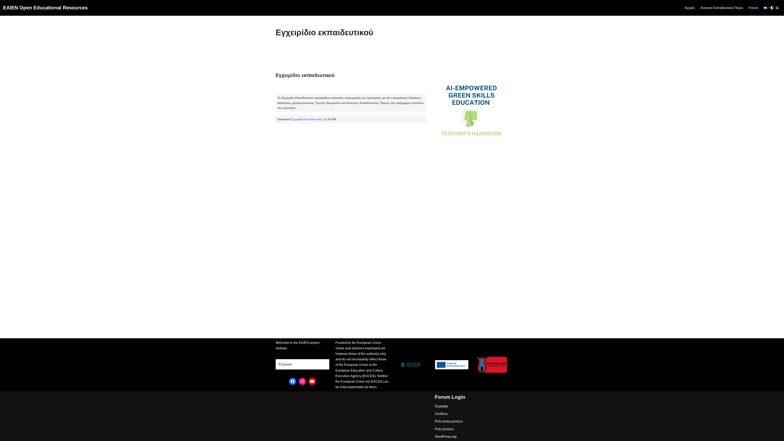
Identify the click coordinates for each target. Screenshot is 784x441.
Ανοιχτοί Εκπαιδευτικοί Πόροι (721, 8)
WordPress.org (446, 436)
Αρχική (690, 8)
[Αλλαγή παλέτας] (772, 7)
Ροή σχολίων (444, 429)
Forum (753, 8)
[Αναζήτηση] (777, 7)
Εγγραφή (441, 406)
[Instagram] (302, 381)
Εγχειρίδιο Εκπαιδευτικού (307, 119)
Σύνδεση (441, 413)
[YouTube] (312, 381)
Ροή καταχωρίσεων (449, 421)
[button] (769, 8)
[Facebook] (292, 381)
